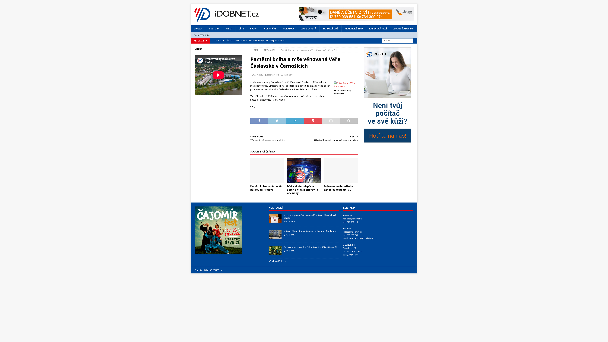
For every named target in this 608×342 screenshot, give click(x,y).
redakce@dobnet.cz (352, 218)
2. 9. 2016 (258, 74)
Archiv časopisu (403, 28)
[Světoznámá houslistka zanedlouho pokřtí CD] (341, 170)
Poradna (288, 28)
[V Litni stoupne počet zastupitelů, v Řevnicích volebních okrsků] (275, 218)
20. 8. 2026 (290, 221)
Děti (241, 28)
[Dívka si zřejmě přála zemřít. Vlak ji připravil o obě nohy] (304, 170)
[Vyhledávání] (397, 40)
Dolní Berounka (202, 35)
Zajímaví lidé (330, 28)
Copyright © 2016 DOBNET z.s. (208, 270)
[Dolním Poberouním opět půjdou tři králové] (267, 170)
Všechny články (277, 261)
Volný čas (270, 28)
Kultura (214, 28)
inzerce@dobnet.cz (352, 231)
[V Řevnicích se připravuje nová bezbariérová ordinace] (275, 234)
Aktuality (288, 74)
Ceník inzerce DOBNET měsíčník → (359, 238)
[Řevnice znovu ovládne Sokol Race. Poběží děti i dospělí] (275, 250)
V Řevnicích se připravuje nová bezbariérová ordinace (310, 231)
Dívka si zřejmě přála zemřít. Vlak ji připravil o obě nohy (303, 190)
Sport (254, 28)
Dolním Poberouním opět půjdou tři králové (266, 188)
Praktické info (354, 28)
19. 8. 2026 (290, 235)
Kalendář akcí (378, 28)
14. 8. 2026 (290, 251)
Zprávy (198, 28)
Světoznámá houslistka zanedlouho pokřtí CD (339, 188)
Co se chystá (308, 28)
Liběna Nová (273, 74)
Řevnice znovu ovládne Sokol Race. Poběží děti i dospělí (310, 247)
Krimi (229, 28)
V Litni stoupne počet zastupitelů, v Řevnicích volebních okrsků (310, 216)
